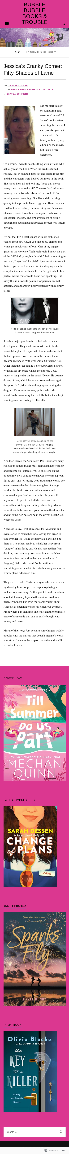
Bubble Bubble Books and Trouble (32, 89)
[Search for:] (35, 1132)
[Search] (60, 23)
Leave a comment (18, 94)
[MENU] (7, 23)
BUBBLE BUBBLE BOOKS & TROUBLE (34, 13)
